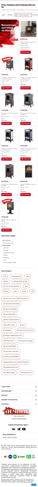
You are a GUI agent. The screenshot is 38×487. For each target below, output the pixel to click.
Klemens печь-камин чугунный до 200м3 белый (9, 149)
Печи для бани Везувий (9, 346)
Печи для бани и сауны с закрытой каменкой (15, 298)
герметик (5, 281)
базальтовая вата (16, 276)
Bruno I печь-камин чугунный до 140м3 (28, 113)
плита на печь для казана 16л (11, 286)
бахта (27, 276)
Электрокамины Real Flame (10, 367)
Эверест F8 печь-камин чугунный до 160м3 (28, 42)
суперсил (5, 291)
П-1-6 (4, 276)
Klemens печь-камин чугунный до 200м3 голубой (28, 149)
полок (26, 286)
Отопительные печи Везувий (11, 356)
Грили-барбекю (7, 330)
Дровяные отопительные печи (11, 319)
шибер (24, 291)
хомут (15, 291)
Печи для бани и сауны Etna (10, 351)
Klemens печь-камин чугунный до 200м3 (9, 185)
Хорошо (34, 484)
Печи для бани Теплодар (25, 340)
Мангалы (22, 325)
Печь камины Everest (26, 372)
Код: (21, 45)
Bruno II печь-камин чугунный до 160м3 (9, 113)
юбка (32, 291)
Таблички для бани (8, 340)
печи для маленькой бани (20, 281)
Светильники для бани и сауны (25, 330)
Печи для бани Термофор (10, 309)
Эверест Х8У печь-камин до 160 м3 (8, 220)
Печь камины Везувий (9, 372)
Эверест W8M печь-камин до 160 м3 (28, 185)
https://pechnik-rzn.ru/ (29, 469)
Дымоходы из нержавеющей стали (12, 335)
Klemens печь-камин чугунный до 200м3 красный (28, 78)
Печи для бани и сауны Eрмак (11, 303)
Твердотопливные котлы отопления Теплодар (15, 362)
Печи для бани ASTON (9, 314)
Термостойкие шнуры (8, 325)
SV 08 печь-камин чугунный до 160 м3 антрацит (8, 78)
